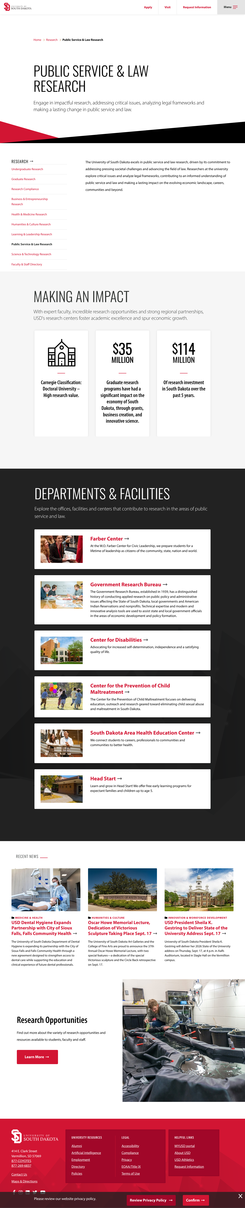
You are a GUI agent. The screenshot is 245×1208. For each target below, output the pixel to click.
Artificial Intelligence (86, 1153)
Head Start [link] (103, 778)
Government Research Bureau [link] (125, 584)
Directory (78, 1166)
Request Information (197, 7)
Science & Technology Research (31, 254)
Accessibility (130, 1146)
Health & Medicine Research (29, 214)
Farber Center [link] (106, 539)
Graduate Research (23, 179)
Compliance (130, 1153)
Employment (81, 1159)
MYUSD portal (185, 1146)
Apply (148, 7)
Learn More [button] (34, 1057)
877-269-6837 (21, 1165)
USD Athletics (184, 1159)
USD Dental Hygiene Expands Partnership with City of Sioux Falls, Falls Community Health (41, 928)
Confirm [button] (193, 1200)
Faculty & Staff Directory (26, 264)
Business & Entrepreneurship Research (29, 201)
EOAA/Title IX (131, 1166)
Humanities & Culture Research (31, 224)
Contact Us (19, 1174)
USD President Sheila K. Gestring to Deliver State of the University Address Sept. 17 (196, 928)
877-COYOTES (21, 1161)
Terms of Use (131, 1173)
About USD (182, 1153)
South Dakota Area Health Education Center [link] (142, 733)
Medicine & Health (29, 917)
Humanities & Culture (108, 917)
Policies (77, 1173)
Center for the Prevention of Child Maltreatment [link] (130, 688)
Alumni (77, 1146)
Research (52, 40)
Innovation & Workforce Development (197, 917)
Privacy (127, 1159)
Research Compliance (25, 189)
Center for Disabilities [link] (116, 640)
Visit (168, 7)
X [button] (240, 1196)
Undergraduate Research (27, 169)
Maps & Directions (24, 1181)
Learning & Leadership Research (31, 234)
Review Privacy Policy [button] (148, 1200)
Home (37, 40)
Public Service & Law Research (31, 244)
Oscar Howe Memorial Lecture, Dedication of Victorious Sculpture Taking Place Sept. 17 (120, 928)
